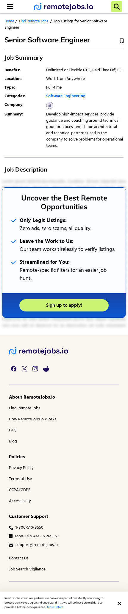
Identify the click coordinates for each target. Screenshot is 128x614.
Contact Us (19, 558)
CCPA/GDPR (20, 490)
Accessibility (20, 501)
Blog (13, 441)
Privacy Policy (21, 468)
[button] (119, 603)
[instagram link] (35, 369)
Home (9, 21)
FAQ (13, 430)
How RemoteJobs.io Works (32, 419)
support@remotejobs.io (36, 545)
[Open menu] (10, 7)
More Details (55, 607)
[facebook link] (13, 369)
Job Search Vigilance (27, 569)
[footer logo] (38, 351)
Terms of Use (20, 479)
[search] (116, 6)
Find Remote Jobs (33, 21)
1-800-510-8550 (29, 527)
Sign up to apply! (64, 305)
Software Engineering (65, 96)
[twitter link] (24, 369)
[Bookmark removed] (122, 41)
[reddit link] (46, 369)
